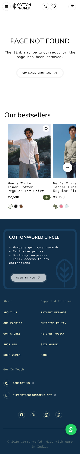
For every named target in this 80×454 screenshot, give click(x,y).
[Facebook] (21, 414)
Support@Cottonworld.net (32, 395)
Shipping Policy (53, 323)
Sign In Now (25, 277)
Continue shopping (36, 73)
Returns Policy (53, 333)
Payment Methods (53, 312)
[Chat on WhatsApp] (71, 429)
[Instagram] (46, 414)
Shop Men (10, 344)
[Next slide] (67, 167)
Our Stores (11, 333)
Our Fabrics (12, 323)
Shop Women (11, 355)
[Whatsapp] (58, 414)
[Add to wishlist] (46, 128)
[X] (34, 414)
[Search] (45, 6)
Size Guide (49, 344)
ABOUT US (10, 312)
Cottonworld (31, 441)
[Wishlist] (53, 6)
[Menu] (6, 6)
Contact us (21, 383)
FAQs (44, 355)
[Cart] (72, 6)
